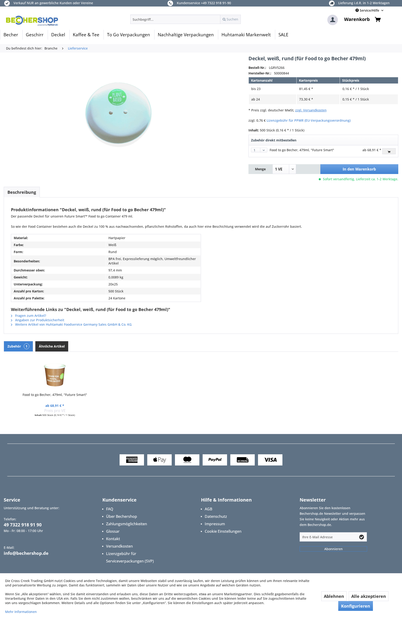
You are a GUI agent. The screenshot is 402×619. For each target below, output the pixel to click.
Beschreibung (21, 192)
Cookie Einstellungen (223, 531)
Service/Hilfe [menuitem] (369, 10)
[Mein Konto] (332, 20)
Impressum (215, 523)
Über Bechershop (121, 516)
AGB (208, 509)
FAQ (109, 509)
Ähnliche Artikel (52, 346)
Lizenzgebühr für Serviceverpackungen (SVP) (130, 557)
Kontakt (113, 538)
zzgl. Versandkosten (311, 110)
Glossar (113, 531)
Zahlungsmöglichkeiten (126, 523)
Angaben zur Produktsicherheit (39, 320)
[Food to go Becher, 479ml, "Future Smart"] (55, 374)
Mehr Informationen (21, 611)
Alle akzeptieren (368, 596)
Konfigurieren (355, 606)
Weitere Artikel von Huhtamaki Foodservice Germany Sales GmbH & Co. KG (73, 324)
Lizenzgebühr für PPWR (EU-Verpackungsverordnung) (309, 120)
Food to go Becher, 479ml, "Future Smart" (302, 150)
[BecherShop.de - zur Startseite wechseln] (32, 20)
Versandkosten (119, 546)
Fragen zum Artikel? (30, 315)
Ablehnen (334, 596)
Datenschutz (216, 516)
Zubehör (17, 346)
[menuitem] (185, 19)
